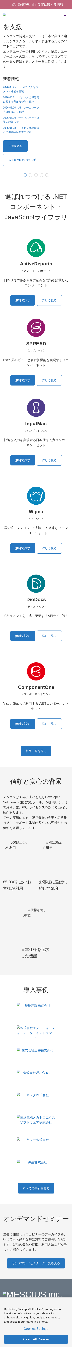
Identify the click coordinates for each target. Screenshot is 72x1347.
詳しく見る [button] (49, 300)
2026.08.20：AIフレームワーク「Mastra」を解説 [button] (21, 109)
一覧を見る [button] (15, 145)
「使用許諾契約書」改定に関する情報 (36, 4)
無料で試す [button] (22, 300)
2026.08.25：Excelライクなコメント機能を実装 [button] (20, 89)
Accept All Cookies (36, 1339)
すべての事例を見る (36, 1188)
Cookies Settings (36, 1328)
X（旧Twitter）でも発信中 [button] (24, 159)
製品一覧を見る (36, 751)
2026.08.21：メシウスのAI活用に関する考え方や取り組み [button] (21, 99)
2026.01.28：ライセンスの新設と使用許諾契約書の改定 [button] (21, 130)
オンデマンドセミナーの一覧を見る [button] (36, 1263)
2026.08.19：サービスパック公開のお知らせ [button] (21, 119)
